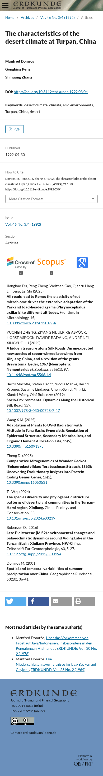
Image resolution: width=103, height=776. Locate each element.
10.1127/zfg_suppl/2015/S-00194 (34, 554)
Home (10, 17)
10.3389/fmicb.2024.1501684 (31, 323)
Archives (27, 17)
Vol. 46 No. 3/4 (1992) (57, 17)
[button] (15, 601)
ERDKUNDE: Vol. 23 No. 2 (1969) (58, 669)
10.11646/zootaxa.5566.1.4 (29, 374)
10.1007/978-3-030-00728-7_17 (33, 410)
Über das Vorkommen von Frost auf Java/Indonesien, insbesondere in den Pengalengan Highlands (54, 643)
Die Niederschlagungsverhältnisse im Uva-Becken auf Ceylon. (56, 664)
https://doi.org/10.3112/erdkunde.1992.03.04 (51, 91)
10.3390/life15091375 (25, 446)
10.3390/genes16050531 (27, 482)
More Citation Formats (26, 199)
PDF (16, 129)
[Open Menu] (5, 5)
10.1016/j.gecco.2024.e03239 (31, 518)
